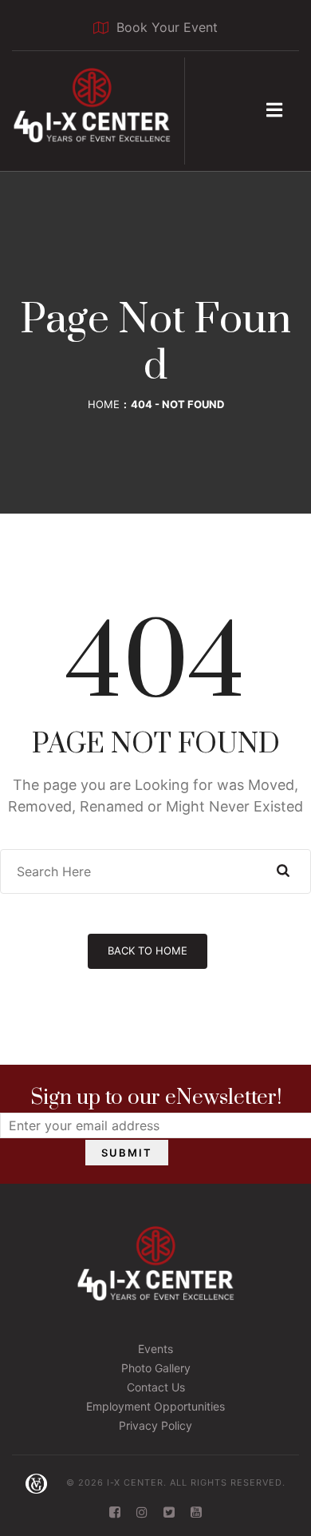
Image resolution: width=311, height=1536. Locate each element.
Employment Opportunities (155, 1406)
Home (104, 404)
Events (155, 1348)
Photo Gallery (156, 1368)
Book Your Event (167, 27)
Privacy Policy (155, 1425)
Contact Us (156, 1387)
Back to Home (147, 950)
